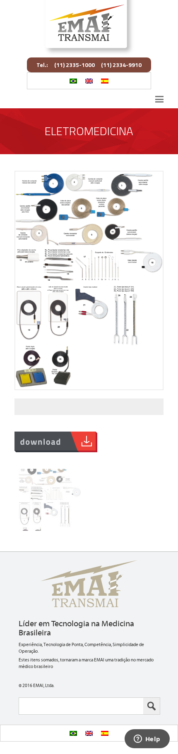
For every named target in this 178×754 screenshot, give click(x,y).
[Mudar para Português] (73, 81)
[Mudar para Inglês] (89, 81)
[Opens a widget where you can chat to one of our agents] (147, 739)
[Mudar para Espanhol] (105, 81)
